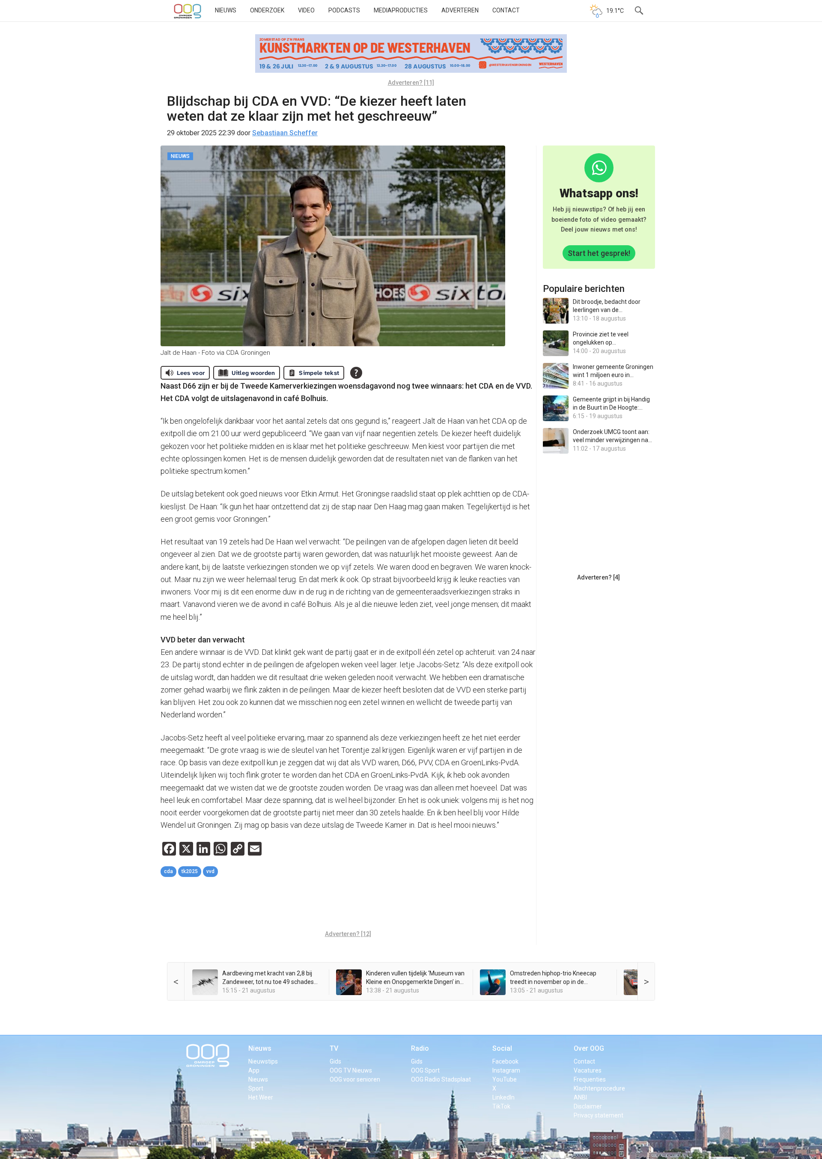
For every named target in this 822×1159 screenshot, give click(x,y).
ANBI (580, 1097)
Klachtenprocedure (599, 1088)
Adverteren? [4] (598, 577)
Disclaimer (588, 1106)
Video (306, 10)
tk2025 (190, 871)
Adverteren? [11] (411, 82)
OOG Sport (425, 1070)
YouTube (504, 1079)
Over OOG (589, 1048)
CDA (168, 871)
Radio (420, 1048)
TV (334, 1048)
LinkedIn (503, 1097)
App (253, 1070)
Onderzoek (267, 10)
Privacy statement (598, 1115)
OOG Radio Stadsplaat (441, 1079)
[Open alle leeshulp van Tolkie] (356, 373)
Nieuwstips (263, 1061)
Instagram (506, 1070)
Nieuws (225, 10)
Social (502, 1048)
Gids (335, 1061)
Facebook (505, 1061)
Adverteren (460, 10)
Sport (255, 1088)
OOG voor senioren (355, 1079)
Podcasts (344, 10)
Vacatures (588, 1070)
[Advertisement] (348, 905)
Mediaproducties (401, 10)
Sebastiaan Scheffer (285, 133)
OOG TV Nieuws (351, 1070)
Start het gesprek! (599, 253)
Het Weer (260, 1097)
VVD (210, 871)
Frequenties (590, 1079)
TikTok (501, 1106)
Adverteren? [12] (348, 933)
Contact (506, 10)
